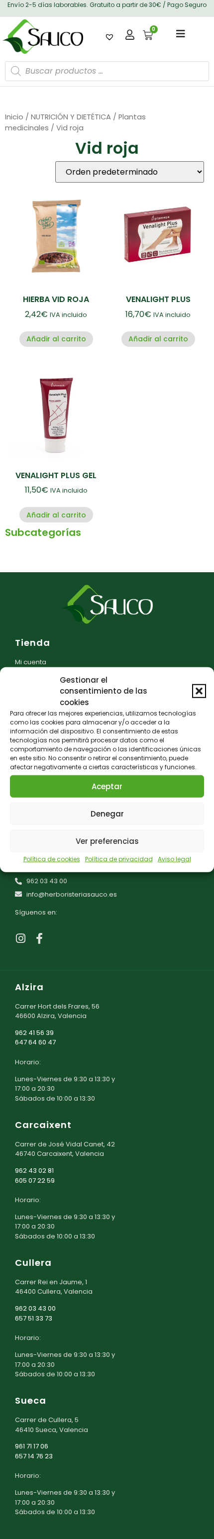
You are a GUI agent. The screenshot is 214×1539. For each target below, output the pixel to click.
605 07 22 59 (35, 1180)
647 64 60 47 (35, 1042)
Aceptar (107, 786)
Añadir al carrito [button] (56, 339)
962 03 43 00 (35, 1308)
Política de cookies (51, 859)
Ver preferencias (107, 840)
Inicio (14, 117)
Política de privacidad (119, 859)
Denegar (107, 813)
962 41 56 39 (34, 1032)
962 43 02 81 (34, 1170)
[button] (199, 691)
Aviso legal (174, 859)
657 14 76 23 (34, 1456)
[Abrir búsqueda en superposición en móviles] (107, 71)
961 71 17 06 (31, 1446)
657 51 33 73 (33, 1318)
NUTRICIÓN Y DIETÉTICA (71, 117)
